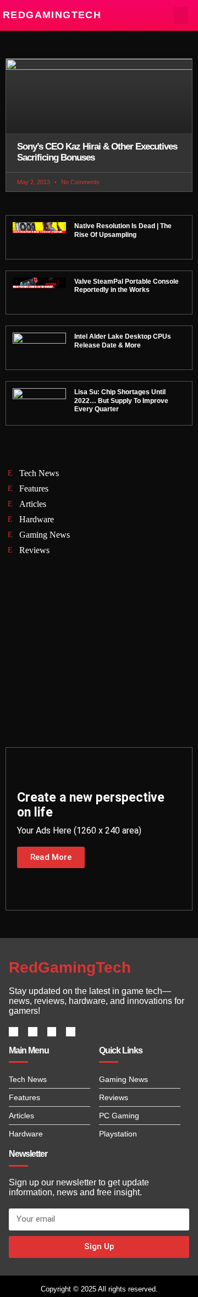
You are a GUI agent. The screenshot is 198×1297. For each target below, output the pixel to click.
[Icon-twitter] (32, 1031)
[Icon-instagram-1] (52, 1031)
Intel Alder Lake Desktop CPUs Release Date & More (122, 341)
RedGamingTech (52, 14)
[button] (181, 15)
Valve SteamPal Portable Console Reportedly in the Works (126, 286)
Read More (51, 857)
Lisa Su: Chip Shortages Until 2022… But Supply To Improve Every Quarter (121, 400)
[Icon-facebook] (13, 1031)
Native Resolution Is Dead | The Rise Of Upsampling (123, 230)
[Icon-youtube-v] (70, 1031)
